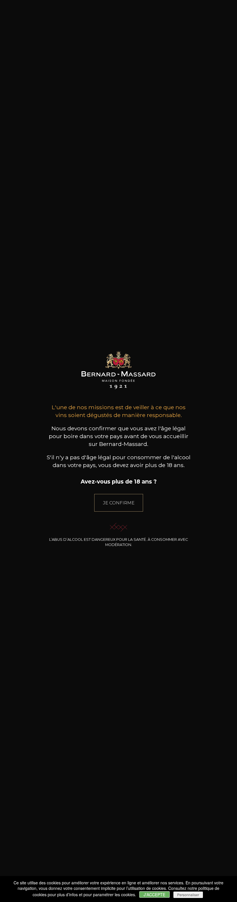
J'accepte (154, 894)
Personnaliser (188, 894)
